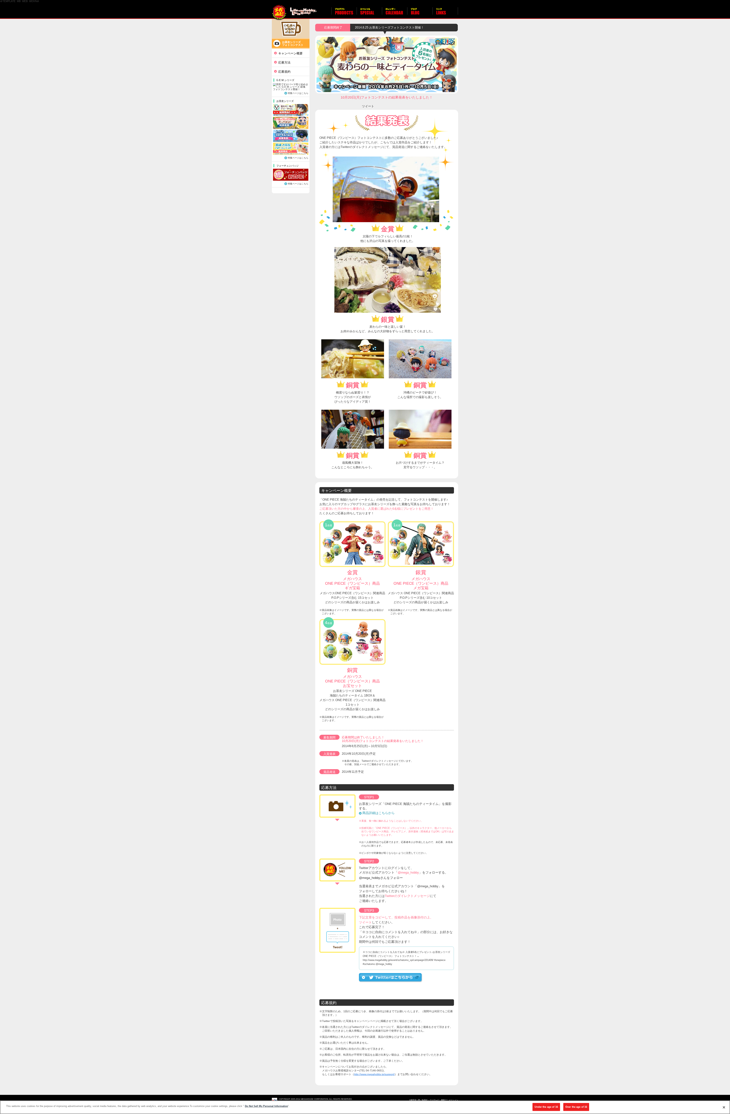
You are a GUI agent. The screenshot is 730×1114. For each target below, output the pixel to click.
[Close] (724, 1107)
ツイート (368, 106)
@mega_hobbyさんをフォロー (381, 878)
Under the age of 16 (546, 1106)
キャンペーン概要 (290, 53)
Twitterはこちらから (390, 977)
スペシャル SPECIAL (369, 13)
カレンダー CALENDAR (394, 13)
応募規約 (284, 71)
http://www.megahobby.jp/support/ (374, 1074)
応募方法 (284, 62)
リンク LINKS (445, 13)
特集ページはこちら (298, 93)
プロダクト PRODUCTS (344, 13)
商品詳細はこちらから (378, 813)
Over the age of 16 (576, 1106)
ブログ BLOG (419, 13)
